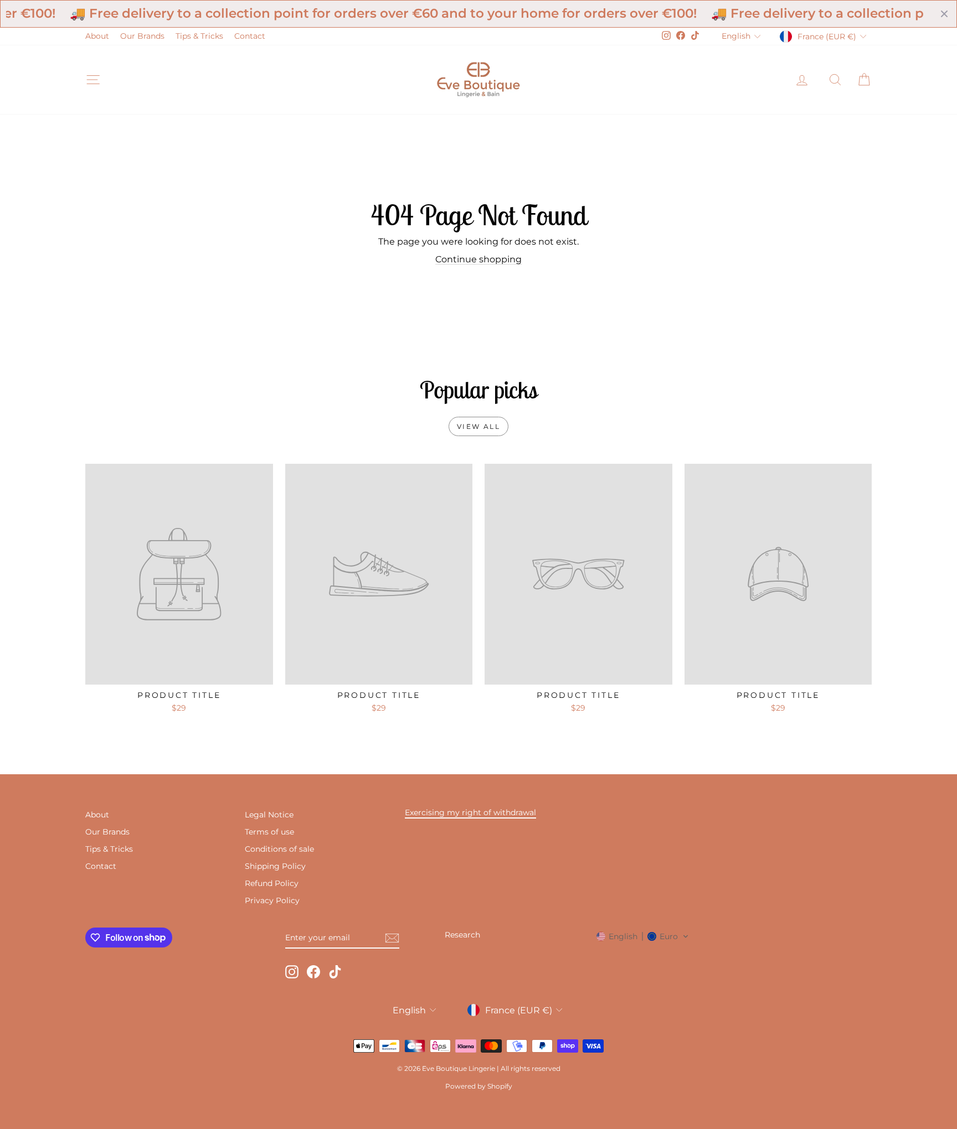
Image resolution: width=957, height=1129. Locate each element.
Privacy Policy (272, 900)
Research (462, 935)
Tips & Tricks (199, 36)
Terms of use (269, 832)
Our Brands (142, 36)
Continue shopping (478, 259)
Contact (249, 36)
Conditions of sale (279, 849)
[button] (642, 936)
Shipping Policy (275, 866)
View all (478, 426)
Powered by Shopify (478, 1086)
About (97, 36)
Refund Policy (272, 883)
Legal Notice (269, 815)
